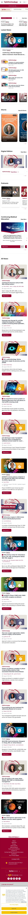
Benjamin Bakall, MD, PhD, (17, 560)
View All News (13, 837)
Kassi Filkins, (6, 286)
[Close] (26, 888)
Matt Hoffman (6, 821)
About (14, 841)
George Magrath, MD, (8, 674)
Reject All (14, 908)
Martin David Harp (7, 364)
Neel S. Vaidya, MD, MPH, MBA (17, 286)
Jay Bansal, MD (6, 636)
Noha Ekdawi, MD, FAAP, (8, 783)
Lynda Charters (6, 325)
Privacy (14, 844)
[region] (14, 900)
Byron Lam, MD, (7, 560)
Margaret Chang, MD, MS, (9, 745)
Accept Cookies (14, 912)
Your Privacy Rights (14, 855)
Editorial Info (14, 845)
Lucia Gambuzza (7, 521)
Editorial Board (14, 847)
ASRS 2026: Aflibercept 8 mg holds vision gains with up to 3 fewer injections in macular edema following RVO (10, 24)
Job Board (14, 854)
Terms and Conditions (14, 849)
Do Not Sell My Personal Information (14, 852)
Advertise (14, 842)
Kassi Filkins (6, 482)
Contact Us (14, 850)
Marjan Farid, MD (7, 711)
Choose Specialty (12, 6)
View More (24, 18)
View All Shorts (22, 110)
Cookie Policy (24, 902)
